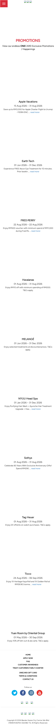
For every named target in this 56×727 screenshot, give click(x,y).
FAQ (28, 661)
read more (34, 112)
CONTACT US (28, 679)
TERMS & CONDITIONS (28, 676)
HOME (28, 655)
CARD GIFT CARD (28, 673)
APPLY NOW (28, 658)
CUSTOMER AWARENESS (28, 665)
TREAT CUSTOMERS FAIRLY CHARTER (28, 668)
